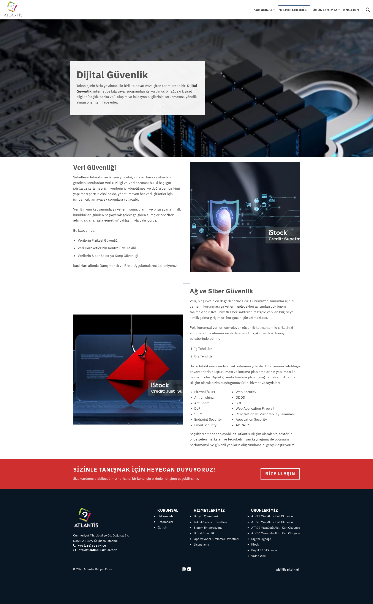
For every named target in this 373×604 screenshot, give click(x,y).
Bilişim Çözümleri (206, 516)
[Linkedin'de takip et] (189, 569)
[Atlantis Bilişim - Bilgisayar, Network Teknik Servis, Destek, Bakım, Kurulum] (24, 9)
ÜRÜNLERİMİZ (325, 10)
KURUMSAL (263, 10)
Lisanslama (201, 544)
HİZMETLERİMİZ (292, 10)
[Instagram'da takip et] (184, 569)
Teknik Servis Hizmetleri (210, 522)
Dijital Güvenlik (204, 533)
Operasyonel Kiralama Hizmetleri (216, 539)
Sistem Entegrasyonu (208, 528)
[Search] (368, 9)
